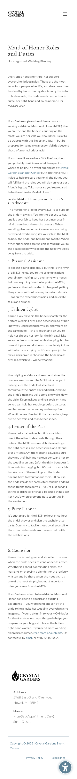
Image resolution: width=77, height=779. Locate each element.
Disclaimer (58, 757)
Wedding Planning (39, 61)
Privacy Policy (34, 757)
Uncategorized (17, 61)
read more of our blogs (47, 633)
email (29, 637)
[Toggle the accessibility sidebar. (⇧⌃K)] (65, 767)
